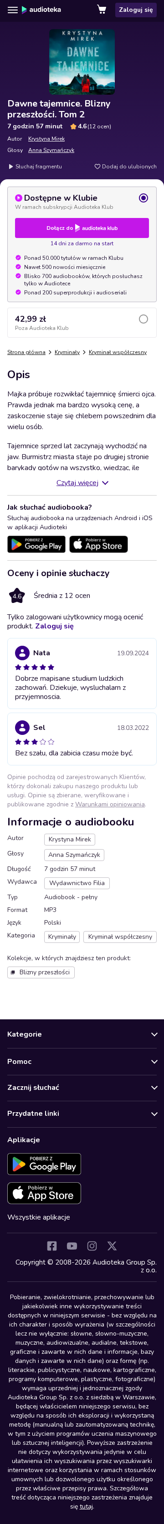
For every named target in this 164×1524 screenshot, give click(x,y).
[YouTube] (72, 1245)
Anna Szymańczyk (51, 150)
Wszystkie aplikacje (38, 1217)
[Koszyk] (102, 10)
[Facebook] (51, 1245)
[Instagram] (92, 1245)
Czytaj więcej (77, 483)
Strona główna (26, 352)
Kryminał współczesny (118, 352)
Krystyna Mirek (46, 138)
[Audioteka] (41, 10)
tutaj (86, 1506)
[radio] (82, 201)
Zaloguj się (136, 9)
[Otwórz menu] (12, 10)
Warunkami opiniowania (110, 804)
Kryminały (67, 352)
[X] (112, 1245)
